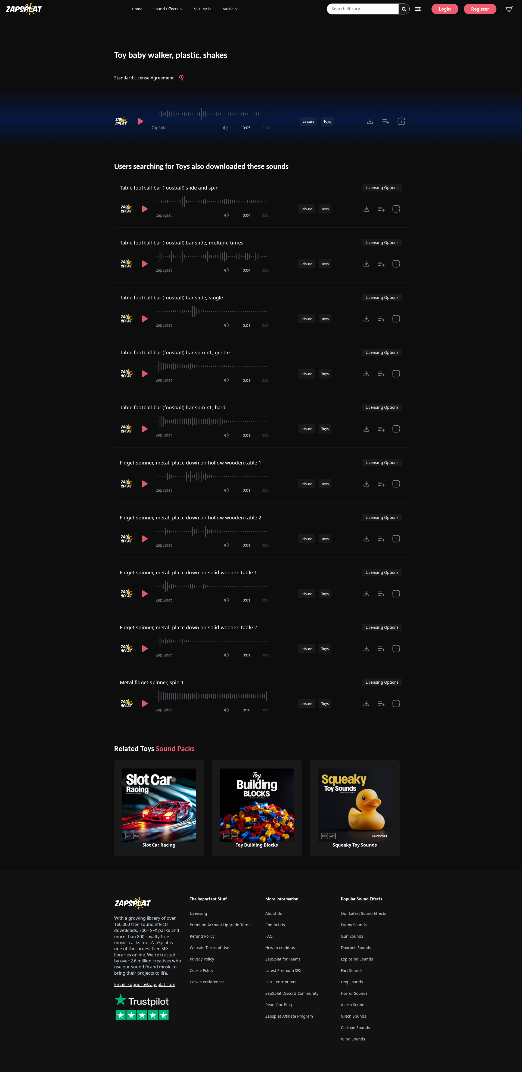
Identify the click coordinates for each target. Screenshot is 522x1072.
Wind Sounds (353, 1039)
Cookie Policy (201, 970)
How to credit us (280, 947)
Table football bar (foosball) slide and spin (169, 187)
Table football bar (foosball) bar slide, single (171, 297)
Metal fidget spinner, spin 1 (152, 682)
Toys (327, 121)
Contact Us (275, 924)
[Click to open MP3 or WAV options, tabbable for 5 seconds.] (370, 121)
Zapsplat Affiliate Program (289, 1016)
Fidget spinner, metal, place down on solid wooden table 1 (188, 572)
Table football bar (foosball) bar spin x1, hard (172, 407)
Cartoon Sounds (355, 1027)
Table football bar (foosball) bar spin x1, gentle (175, 352)
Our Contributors (281, 981)
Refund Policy (202, 936)
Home (137, 8)
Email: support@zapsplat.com (144, 984)
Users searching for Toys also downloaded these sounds (201, 167)
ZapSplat (160, 127)
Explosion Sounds (357, 959)
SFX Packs (203, 8)
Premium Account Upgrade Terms (220, 924)
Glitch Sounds (353, 1016)
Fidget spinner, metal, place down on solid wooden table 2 (188, 627)
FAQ (269, 936)
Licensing (198, 913)
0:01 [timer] (246, 325)
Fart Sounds (352, 970)
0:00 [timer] (266, 127)
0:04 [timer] (246, 215)
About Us (273, 913)
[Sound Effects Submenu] (183, 9)
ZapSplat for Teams (282, 959)
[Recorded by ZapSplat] (121, 121)
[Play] (140, 121)
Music (227, 8)
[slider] (211, 114)
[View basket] (509, 9)
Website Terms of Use (209, 947)
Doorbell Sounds (356, 947)
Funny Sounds (354, 924)
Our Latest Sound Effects (363, 913)
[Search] (404, 9)
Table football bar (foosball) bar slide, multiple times (181, 242)
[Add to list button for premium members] (385, 121)
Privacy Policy (202, 959)
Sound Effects (165, 8)
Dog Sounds (352, 981)
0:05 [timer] (246, 127)
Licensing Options (382, 187)
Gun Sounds (352, 936)
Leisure (308, 121)
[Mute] (225, 127)
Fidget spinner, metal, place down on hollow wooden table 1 (190, 462)
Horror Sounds (354, 993)
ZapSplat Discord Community (291, 993)
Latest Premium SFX (283, 970)
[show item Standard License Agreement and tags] (401, 121)
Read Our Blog (278, 1004)
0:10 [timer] (246, 709)
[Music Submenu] (238, 9)
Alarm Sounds (353, 1004)
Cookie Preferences (207, 981)
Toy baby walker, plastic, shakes (170, 55)
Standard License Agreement (144, 78)
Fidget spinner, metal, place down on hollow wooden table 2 (190, 517)
